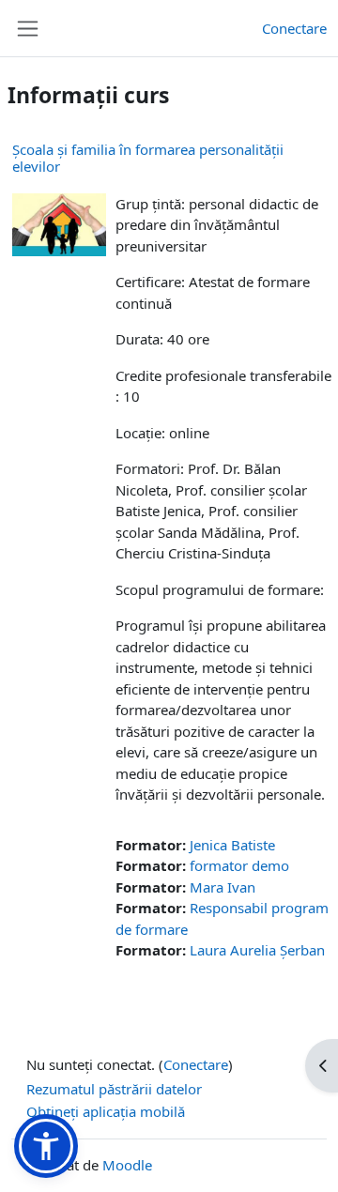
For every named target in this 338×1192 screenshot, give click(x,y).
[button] (46, 1146)
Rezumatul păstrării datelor (114, 1088)
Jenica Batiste (232, 844)
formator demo (239, 865)
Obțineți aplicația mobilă (105, 1111)
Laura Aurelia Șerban (257, 949)
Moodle (127, 1164)
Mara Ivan (222, 887)
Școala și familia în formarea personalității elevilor (148, 158)
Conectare (294, 28)
